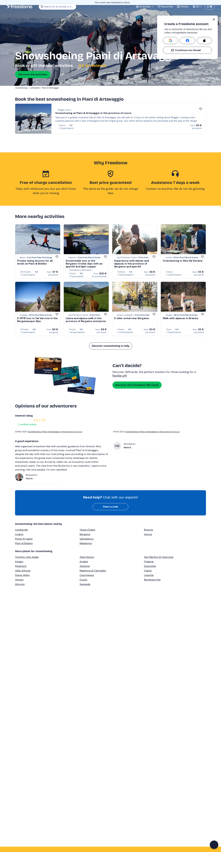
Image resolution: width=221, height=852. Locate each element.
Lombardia (21, 529)
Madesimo (86, 543)
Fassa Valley (22, 575)
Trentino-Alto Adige (27, 557)
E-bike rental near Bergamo (131, 318)
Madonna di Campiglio (93, 570)
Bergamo (85, 534)
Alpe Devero (87, 557)
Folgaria (149, 561)
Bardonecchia (152, 579)
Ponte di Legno (24, 538)
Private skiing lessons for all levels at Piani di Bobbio (35, 262)
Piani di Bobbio (24, 543)
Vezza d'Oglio (87, 529)
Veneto (19, 579)
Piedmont (20, 566)
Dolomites (150, 566)
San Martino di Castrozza (158, 557)
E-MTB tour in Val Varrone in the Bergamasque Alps (37, 320)
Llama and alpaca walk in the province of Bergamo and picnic (86, 320)
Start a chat (110, 506)
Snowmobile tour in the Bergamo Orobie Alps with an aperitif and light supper (84, 263)
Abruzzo (20, 584)
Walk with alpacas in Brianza (180, 318)
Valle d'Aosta (22, 570)
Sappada (85, 584)
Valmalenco (87, 538)
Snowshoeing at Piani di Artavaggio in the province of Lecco (93, 113)
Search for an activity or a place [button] (59, 6)
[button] (214, 845)
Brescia (148, 529)
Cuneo (83, 579)
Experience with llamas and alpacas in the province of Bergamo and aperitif (131, 263)
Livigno (19, 534)
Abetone (85, 566)
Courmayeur (87, 575)
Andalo (84, 561)
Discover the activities (32, 74)
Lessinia (149, 575)
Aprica (148, 534)
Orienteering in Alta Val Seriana (182, 260)
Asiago (19, 561)
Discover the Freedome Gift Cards (137, 385)
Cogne (148, 570)
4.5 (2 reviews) (92, 65)
